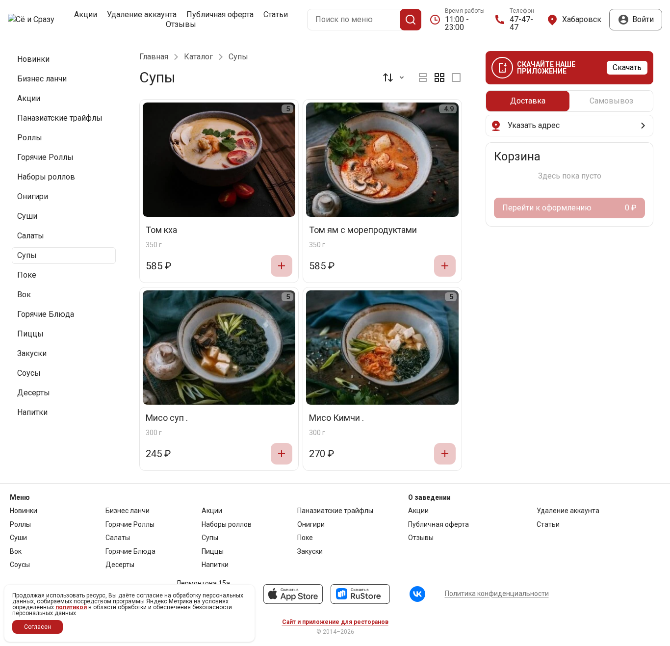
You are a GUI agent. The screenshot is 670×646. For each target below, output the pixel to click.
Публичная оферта (220, 15)
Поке (305, 538)
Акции (85, 15)
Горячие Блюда (130, 551)
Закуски (310, 551)
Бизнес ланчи (127, 511)
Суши (18, 538)
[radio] (423, 77)
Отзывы (181, 24)
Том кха (161, 230)
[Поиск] (410, 19)
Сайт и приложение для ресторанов (335, 622)
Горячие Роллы (130, 524)
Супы (210, 538)
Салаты (117, 538)
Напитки (215, 564)
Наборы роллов (227, 524)
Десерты (119, 564)
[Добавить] (281, 266)
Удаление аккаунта (142, 15)
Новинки (23, 511)
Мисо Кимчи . (336, 418)
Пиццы (213, 551)
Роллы (20, 524)
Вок (16, 551)
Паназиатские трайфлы (335, 511)
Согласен (37, 626)
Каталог (198, 57)
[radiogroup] (439, 77)
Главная (153, 57)
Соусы (20, 564)
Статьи (275, 15)
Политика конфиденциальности (497, 593)
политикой (71, 607)
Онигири (311, 524)
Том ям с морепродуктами (363, 230)
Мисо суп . (167, 418)
